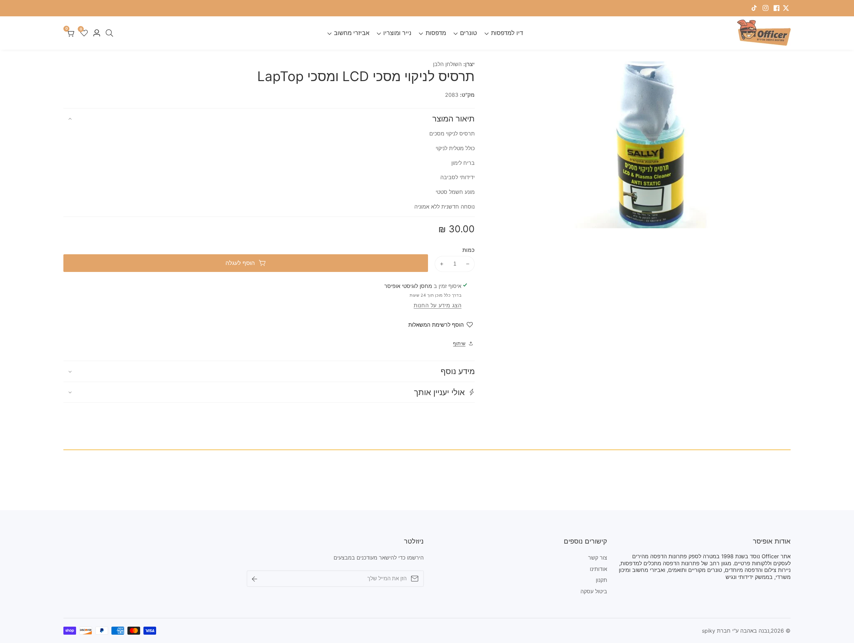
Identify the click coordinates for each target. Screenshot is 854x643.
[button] (269, 392)
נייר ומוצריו (397, 32)
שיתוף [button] (459, 343)
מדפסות (436, 32)
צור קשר (597, 557)
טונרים (468, 32)
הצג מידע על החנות (437, 305)
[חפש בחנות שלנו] (108, 33)
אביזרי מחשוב (351, 32)
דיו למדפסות (507, 32)
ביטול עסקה (593, 591)
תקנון (601, 580)
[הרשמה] (255, 578)
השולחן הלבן (447, 64)
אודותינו (598, 569)
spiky (708, 630)
